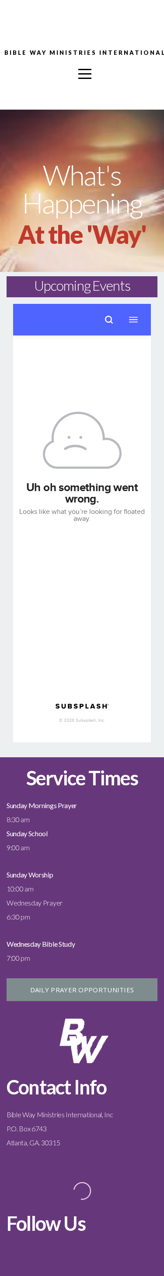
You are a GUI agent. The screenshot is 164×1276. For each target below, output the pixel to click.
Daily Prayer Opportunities (82, 989)
